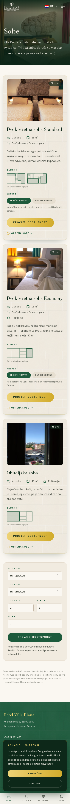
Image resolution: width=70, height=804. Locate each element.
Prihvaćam (35, 773)
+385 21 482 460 (12, 737)
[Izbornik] (62, 6)
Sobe (11, 616)
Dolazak (14, 568)
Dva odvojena (44, 200)
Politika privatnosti (42, 764)
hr (52, 6)
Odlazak (14, 584)
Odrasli (14, 600)
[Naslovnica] (11, 6)
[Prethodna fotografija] (12, 100)
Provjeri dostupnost (30, 222)
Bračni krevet (19, 200)
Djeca (41, 600)
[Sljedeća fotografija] (57, 100)
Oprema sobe (20, 233)
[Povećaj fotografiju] (35, 100)
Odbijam (34, 783)
